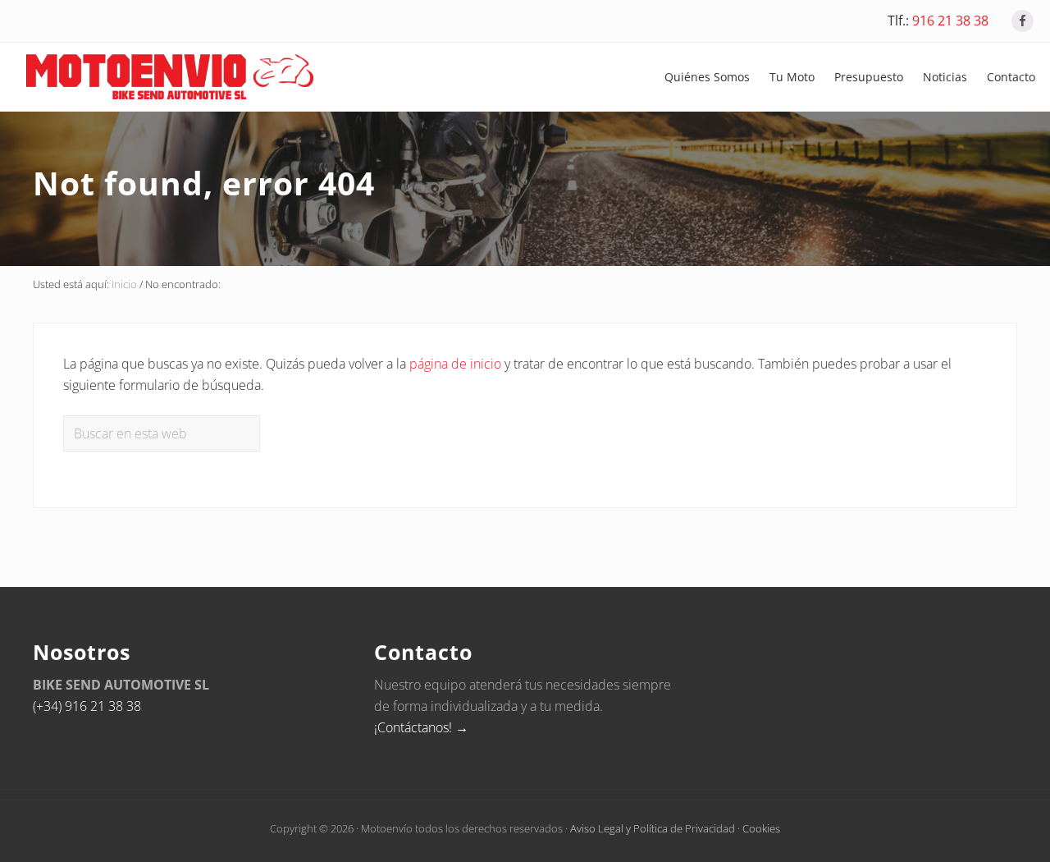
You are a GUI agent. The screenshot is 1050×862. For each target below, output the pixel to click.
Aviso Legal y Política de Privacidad (652, 828)
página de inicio (455, 364)
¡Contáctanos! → (421, 727)
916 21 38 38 (950, 20)
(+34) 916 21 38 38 (87, 706)
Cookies (761, 828)
